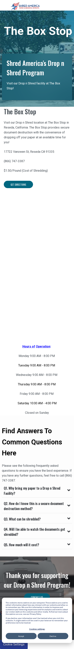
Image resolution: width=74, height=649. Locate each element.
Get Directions (18, 184)
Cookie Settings (13, 644)
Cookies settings (37, 629)
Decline (53, 636)
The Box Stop (20, 111)
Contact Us (37, 597)
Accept (21, 636)
